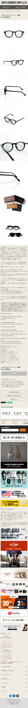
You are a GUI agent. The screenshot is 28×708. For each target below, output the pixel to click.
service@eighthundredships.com (8, 318)
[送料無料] (14, 586)
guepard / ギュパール (11, 11)
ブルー (3, 386)
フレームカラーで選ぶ (17, 381)
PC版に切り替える (16, 700)
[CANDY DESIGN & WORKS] (14, 468)
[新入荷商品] (14, 439)
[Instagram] (14, 593)
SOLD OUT (14, 373)
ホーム (2, 11)
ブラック (18, 386)
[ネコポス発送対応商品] (14, 506)
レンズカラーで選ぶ (20, 384)
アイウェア (4, 381)
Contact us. (3, 319)
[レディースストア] (14, 630)
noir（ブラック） (5, 384)
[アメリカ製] (14, 497)
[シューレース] (14, 538)
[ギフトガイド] (14, 567)
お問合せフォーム (12, 524)
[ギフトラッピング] (14, 579)
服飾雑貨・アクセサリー (10, 386)
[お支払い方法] (14, 615)
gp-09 (18, 11)
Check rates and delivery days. (7, 335)
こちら (6, 519)
